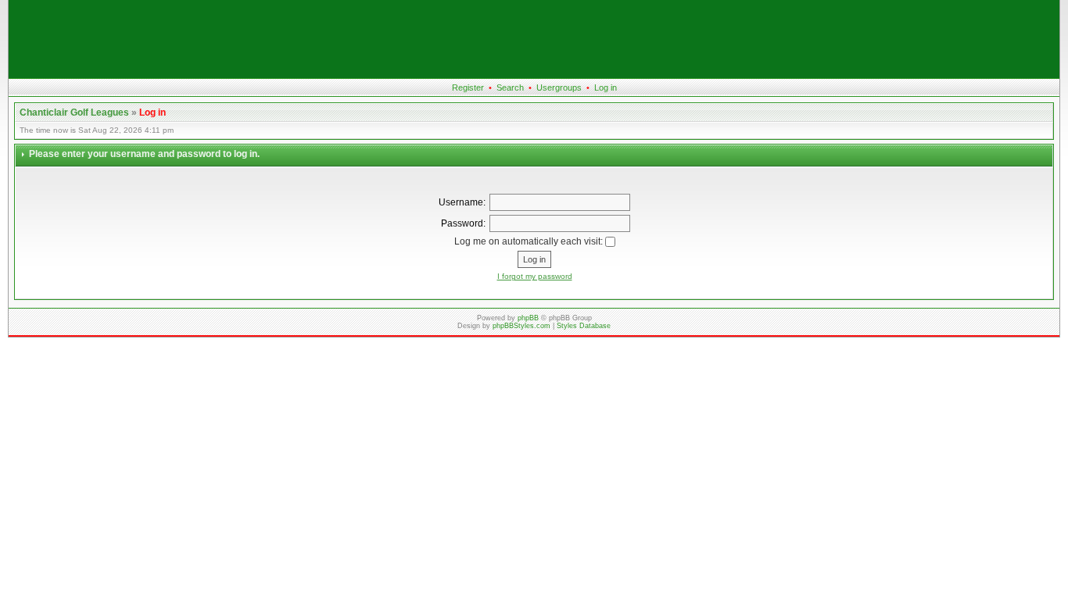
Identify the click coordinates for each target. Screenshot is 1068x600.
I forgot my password (534, 276)
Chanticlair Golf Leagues (74, 112)
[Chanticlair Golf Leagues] (534, 75)
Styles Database (584, 326)
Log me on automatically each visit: (529, 241)
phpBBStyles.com (521, 326)
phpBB (528, 318)
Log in (605, 87)
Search (510, 87)
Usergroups (559, 87)
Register (468, 87)
